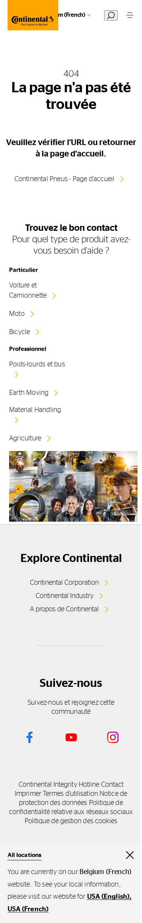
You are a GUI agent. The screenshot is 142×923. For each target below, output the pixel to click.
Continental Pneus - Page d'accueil (64, 179)
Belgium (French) (63, 15)
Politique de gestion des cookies (71, 821)
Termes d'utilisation (70, 793)
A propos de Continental (64, 609)
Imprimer (28, 793)
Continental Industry (65, 596)
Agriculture (25, 438)
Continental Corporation (64, 582)
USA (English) (108, 896)
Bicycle (19, 332)
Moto (17, 314)
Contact (112, 784)
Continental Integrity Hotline (59, 784)
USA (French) (28, 909)
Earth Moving (28, 393)
